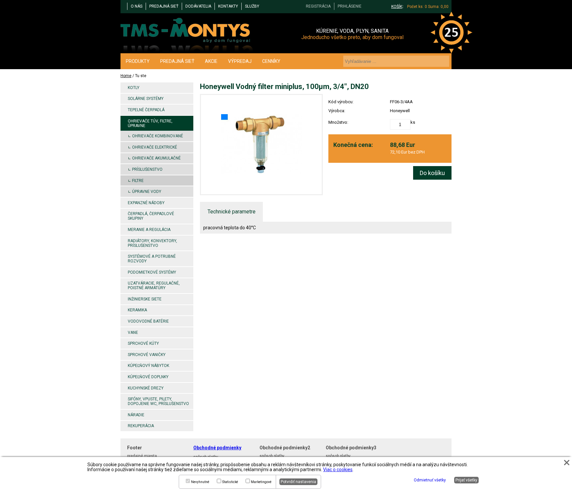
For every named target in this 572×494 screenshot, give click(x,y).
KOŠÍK (396, 6)
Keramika (137, 310)
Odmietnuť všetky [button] (430, 480)
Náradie (136, 415)
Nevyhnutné (200, 482)
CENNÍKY (271, 61)
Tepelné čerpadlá (146, 110)
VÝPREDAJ (240, 61)
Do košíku (432, 172)
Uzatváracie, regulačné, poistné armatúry (154, 285)
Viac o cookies (338, 469)
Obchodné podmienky (217, 447)
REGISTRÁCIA (318, 6)
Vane (133, 332)
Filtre (138, 180)
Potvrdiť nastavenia (298, 481)
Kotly (133, 87)
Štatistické (230, 482)
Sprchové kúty (143, 343)
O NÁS (136, 6)
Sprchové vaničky (147, 354)
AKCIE (211, 61)
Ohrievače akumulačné (156, 158)
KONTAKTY (228, 6)
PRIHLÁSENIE (349, 6)
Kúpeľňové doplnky (148, 377)
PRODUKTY (138, 61)
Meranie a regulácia (149, 229)
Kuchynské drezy (146, 388)
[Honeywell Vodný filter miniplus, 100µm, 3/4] (261, 144)
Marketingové (261, 482)
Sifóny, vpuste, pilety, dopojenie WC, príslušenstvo (158, 401)
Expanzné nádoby (146, 203)
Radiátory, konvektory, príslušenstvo (152, 243)
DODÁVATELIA (198, 6)
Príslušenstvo (147, 169)
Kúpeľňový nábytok (148, 365)
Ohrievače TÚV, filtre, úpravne (150, 123)
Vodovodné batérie (148, 321)
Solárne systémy (146, 98)
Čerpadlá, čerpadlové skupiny (151, 216)
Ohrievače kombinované (157, 136)
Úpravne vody (146, 191)
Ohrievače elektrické (154, 147)
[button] (566, 462)
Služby (252, 6)
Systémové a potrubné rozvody (152, 258)
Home (125, 75)
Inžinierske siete (145, 299)
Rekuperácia (141, 426)
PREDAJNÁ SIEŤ (163, 6)
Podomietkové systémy (152, 272)
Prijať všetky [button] (466, 480)
